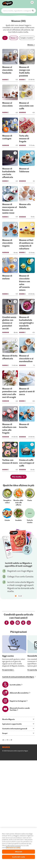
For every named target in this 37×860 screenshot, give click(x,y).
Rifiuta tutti (18, 852)
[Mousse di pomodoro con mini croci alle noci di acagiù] (10, 387)
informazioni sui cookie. (13, 847)
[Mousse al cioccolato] (10, 100)
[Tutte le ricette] (30, 515)
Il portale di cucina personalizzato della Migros (18, 676)
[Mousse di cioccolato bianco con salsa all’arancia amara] (27, 277)
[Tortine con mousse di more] (10, 457)
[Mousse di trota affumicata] (10, 353)
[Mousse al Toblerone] (27, 167)
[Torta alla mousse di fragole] (27, 133)
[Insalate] (18, 515)
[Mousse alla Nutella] (27, 203)
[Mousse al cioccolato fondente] (10, 66)
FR (7, 740)
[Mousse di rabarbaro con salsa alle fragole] (10, 423)
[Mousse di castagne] (10, 133)
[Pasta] (30, 497)
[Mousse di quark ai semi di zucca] (27, 387)
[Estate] (7, 515)
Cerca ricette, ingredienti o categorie (18, 10)
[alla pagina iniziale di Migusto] (7, 2)
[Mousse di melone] (10, 277)
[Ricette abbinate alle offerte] (18, 497)
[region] (18, 844)
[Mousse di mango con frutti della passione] (27, 66)
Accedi (20, 596)
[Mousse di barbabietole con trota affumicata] (10, 167)
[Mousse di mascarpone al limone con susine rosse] (10, 203)
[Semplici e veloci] (7, 497)
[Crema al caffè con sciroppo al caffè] (27, 457)
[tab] (18, 719)
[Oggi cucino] (14, 653)
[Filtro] (5, 38)
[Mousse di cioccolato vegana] (10, 239)
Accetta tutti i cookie (18, 857)
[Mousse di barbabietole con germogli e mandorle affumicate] (27, 317)
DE (3, 740)
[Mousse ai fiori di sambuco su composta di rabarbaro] (27, 239)
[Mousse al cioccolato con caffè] (27, 100)
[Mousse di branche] (27, 423)
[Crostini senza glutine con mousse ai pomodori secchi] (10, 317)
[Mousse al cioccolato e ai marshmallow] (27, 353)
